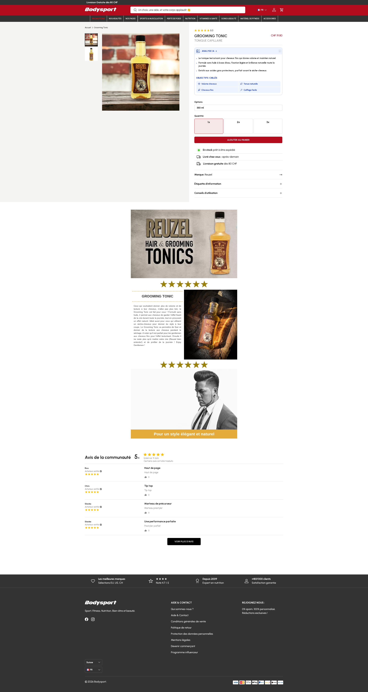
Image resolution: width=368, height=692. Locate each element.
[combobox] (187, 10)
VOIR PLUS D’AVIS (184, 541)
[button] (282, 10)
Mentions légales (180, 640)
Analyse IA (209, 51)
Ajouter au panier (238, 140)
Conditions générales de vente (188, 621)
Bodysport (100, 681)
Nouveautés (115, 19)
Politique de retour (181, 627)
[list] (140, 71)
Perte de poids (174, 19)
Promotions (98, 19)
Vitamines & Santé (208, 19)
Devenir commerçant (183, 646)
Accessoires (269, 19)
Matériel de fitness (249, 19)
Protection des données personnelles (192, 633)
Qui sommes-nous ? (182, 609)
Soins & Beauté (228, 19)
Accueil (88, 28)
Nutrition (190, 19)
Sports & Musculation (151, 19)
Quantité (199, 116)
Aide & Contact (179, 615)
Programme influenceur (184, 652)
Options (198, 102)
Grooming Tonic (101, 28)
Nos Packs (131, 19)
